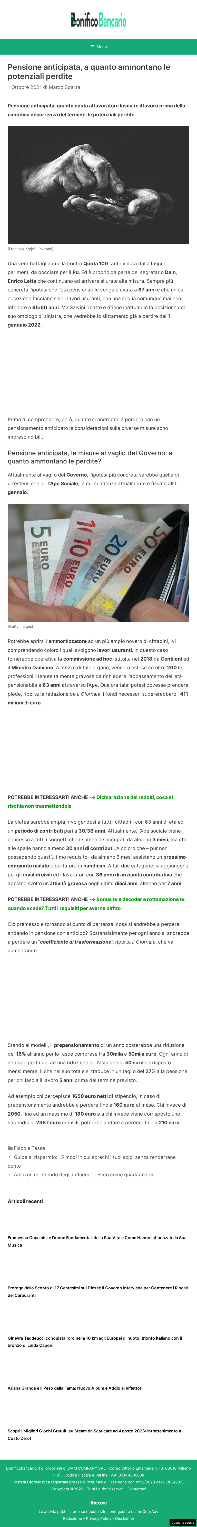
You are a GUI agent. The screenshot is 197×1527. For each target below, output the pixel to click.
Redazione (72, 1518)
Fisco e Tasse (29, 1148)
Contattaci (136, 1488)
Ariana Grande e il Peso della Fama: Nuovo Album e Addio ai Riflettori (75, 1388)
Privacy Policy (98, 1518)
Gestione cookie (183, 1522)
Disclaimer (124, 1518)
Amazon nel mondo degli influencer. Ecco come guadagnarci (83, 1175)
